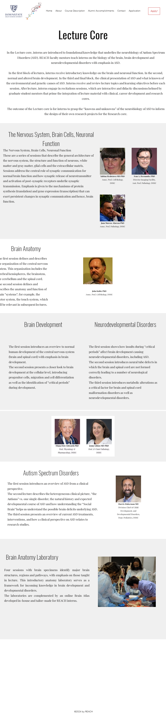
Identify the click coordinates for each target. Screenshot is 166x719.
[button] (74, 11)
